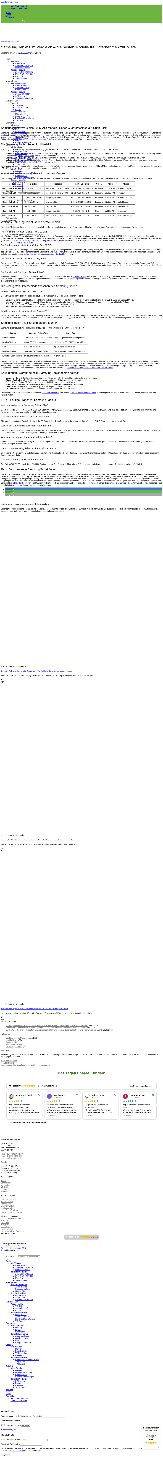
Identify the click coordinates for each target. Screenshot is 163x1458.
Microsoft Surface (22, 1270)
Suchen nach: (11, 1257)
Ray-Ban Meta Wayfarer (25, 1319)
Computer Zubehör (23, 142)
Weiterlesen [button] (52, 1116)
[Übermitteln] (7, 1259)
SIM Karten (20, 182)
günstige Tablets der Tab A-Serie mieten (33, 162)
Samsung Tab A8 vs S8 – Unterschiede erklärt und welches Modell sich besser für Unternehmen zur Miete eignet (40, 840)
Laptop (4, 1189)
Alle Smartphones (19, 1285)
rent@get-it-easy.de (13, 1158)
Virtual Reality (12, 1302)
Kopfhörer (19, 186)
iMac (17, 1340)
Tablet (3, 1181)
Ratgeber (10, 1042)
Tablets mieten (7, 1202)
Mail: (3, 1158)
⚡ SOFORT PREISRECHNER (19, 200)
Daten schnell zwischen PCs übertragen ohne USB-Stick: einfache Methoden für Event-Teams (45, 1028)
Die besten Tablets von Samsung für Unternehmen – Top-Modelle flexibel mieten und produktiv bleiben (36, 671)
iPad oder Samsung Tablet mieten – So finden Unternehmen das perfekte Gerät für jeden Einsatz (34, 1009)
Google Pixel (20, 1291)
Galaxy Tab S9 (152, 265)
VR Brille (19, 1306)
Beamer (18, 1355)
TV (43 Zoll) (20, 164)
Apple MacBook (22, 1336)
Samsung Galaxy (22, 1289)
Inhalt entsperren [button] (8, 1063)
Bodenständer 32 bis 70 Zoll (27, 1360)
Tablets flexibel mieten (21, 483)
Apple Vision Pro (22, 1317)
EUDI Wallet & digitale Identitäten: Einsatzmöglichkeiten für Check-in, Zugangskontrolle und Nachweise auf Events (54, 1030)
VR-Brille (5, 1187)
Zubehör (4, 1191)
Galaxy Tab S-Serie (26, 156)
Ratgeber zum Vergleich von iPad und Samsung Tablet (90, 368)
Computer (5, 1185)
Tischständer (20, 1387)
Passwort (10, 1421)
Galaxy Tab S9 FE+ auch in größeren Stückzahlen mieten (48, 254)
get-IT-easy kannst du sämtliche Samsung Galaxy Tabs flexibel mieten (33, 139)
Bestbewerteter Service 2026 (151, 1429)
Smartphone (6, 1183)
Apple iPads (121, 363)
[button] (10, 17)
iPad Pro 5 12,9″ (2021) (25, 1276)
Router (18, 184)
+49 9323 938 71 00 (14, 1154)
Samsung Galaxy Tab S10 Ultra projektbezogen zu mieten (40, 241)
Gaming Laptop (21, 1338)
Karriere (4, 1221)
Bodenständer (21, 176)
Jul (40, 53)
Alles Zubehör (17, 1368)
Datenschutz (6, 1248)
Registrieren (6, 1455)
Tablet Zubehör (21, 1280)
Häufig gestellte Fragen (11, 1218)
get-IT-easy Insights (14, 1044)
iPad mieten (6, 1204)
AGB (24, 1248)
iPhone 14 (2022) (22, 1295)
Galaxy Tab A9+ (79, 277)
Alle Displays (16, 147)
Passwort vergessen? (10, 1429)
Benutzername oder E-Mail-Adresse (21, 1416)
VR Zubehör (20, 1321)
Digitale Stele (21, 152)
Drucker (18, 171)
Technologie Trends (14, 1047)
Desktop (18, 1328)
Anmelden (25, 1425)
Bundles (9, 191)
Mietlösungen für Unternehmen (10, 41)
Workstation (20, 132)
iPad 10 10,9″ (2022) (24, 1274)
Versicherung (6, 1227)
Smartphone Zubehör (24, 1300)
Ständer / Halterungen (24, 1377)
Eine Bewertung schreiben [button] (140, 1086)
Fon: (3, 1154)
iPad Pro (19, 1278)
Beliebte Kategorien (19, 1334)
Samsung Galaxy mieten (11, 1212)
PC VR (18, 1310)
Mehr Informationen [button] (9, 1061)
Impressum (16, 1248)
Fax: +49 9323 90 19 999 (11, 1156)
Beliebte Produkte (18, 180)
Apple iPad (20, 1265)
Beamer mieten (7, 1206)
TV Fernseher (21, 1353)
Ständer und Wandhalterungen (83, 393)
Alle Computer (17, 125)
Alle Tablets (16, 1263)
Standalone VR (21, 1308)
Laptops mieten (7, 1208)
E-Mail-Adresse (13, 1440)
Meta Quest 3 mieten (9, 1210)
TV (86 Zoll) (20, 1362)
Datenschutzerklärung (17, 1451)
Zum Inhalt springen (9, 2)
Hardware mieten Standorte (12, 1231)
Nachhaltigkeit (12, 1040)
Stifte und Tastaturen (50, 393)
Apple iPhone (21, 1287)
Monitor (18, 1349)
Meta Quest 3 (20, 1315)
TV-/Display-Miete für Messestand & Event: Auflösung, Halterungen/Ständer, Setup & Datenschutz (47, 1026)
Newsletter (5, 1225)
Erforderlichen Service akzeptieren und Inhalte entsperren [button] (25, 1065)
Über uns (5, 1223)
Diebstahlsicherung (23, 1372)
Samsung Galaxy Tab (24, 1268)
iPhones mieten (7, 1199)
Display (9, 1345)
